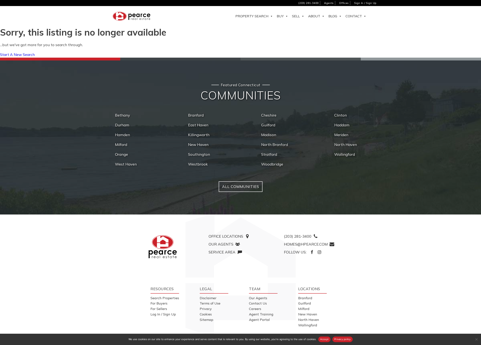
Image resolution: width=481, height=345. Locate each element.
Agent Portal (259, 320)
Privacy (206, 309)
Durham (122, 125)
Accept (324, 339)
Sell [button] (296, 16)
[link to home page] (163, 246)
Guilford (268, 125)
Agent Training (261, 314)
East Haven (198, 125)
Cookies (206, 314)
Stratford (269, 154)
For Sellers (159, 309)
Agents (329, 3)
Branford (196, 115)
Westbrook (198, 164)
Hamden (122, 134)
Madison (268, 134)
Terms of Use (210, 303)
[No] (476, 339)
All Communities (240, 186)
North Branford (274, 144)
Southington (199, 154)
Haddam (341, 125)
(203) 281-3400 (308, 3)
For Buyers (159, 303)
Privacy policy (342, 339)
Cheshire (268, 115)
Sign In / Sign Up (365, 3)
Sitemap (206, 320)
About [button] (314, 16)
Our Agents (258, 298)
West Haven (126, 164)
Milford (121, 144)
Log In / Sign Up (163, 314)
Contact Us (258, 303)
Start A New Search (17, 54)
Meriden (341, 134)
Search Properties (165, 298)
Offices (344, 3)
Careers (255, 309)
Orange (121, 154)
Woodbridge (272, 164)
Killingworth (198, 134)
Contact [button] (354, 16)
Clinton (340, 115)
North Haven (345, 144)
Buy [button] (280, 16)
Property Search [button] (251, 16)
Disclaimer (208, 298)
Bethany (122, 115)
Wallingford (344, 154)
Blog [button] (332, 16)
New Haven (198, 144)
